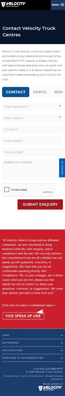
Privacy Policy (11, 376)
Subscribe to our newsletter (22, 358)
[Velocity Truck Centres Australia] (13, 3)
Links (5, 335)
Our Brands (10, 342)
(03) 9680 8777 (54, 368)
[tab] (15, 92)
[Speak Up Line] (23, 315)
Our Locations (12, 350)
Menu (56, 4)
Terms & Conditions (33, 376)
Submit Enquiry (40, 204)
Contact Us (62, 168)
